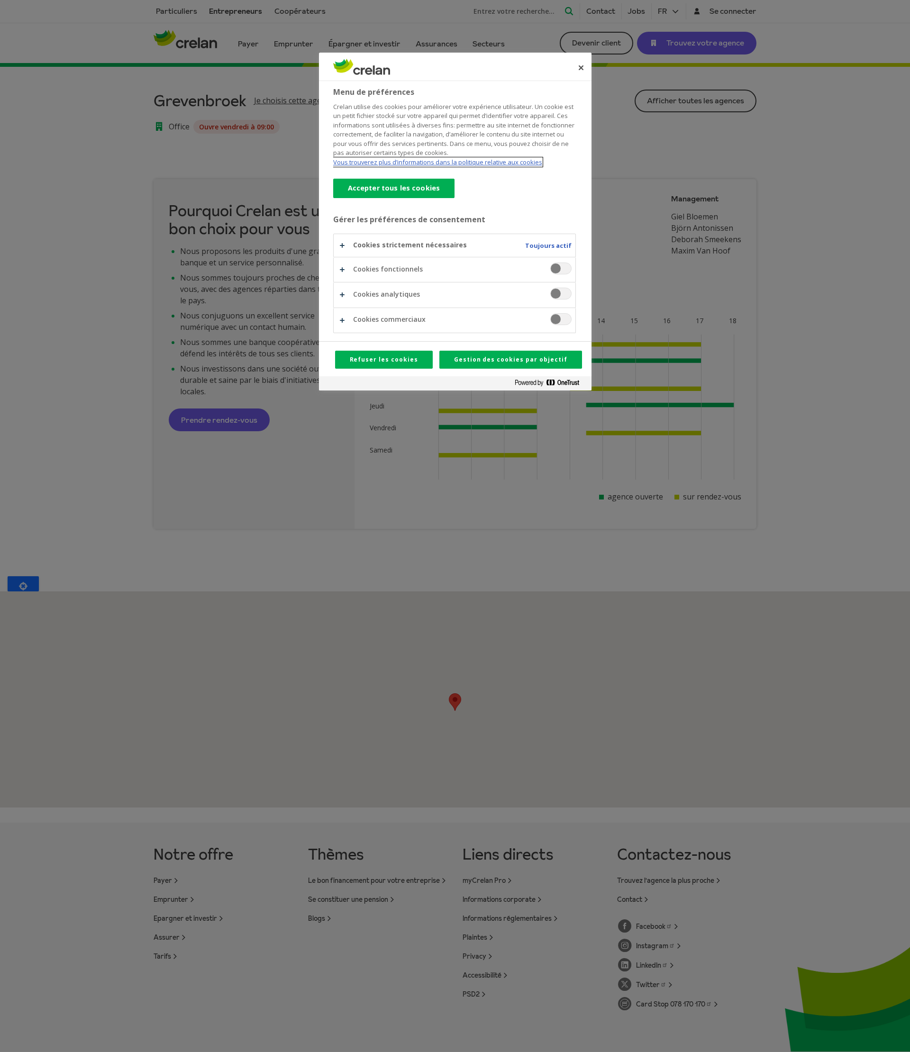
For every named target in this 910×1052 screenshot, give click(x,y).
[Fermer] (581, 67)
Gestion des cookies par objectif (510, 359)
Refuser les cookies (384, 359)
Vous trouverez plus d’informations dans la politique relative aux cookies (437, 162)
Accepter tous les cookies (394, 187)
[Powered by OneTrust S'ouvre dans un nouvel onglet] (551, 384)
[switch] (561, 268)
